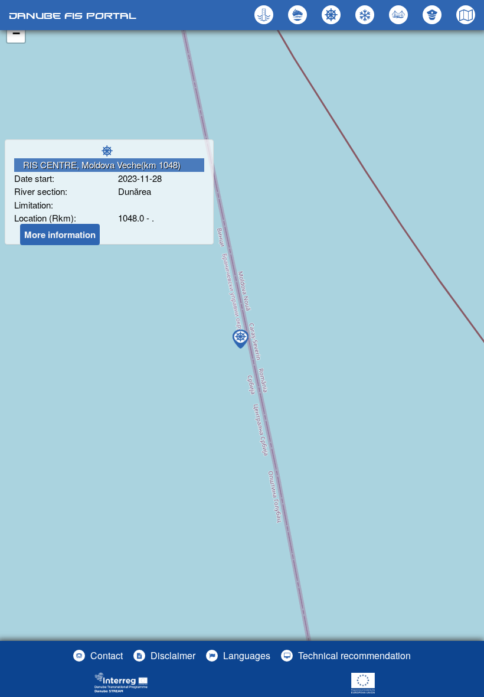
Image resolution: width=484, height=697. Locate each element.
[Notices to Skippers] (332, 15)
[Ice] (366, 15)
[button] (400, 15)
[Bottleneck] (299, 15)
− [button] (16, 33)
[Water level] (265, 15)
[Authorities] (433, 15)
